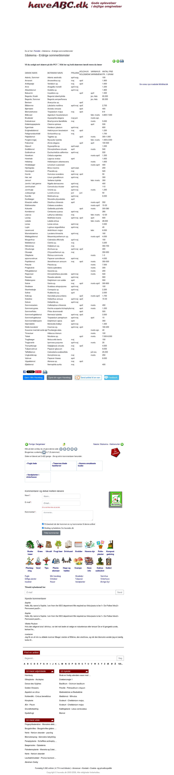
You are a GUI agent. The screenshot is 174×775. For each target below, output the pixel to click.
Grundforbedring (31, 708)
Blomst (62, 713)
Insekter (28, 581)
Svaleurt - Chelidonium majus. (71, 700)
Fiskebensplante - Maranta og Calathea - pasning (41, 749)
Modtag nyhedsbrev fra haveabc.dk (59, 528)
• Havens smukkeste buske (87, 464)
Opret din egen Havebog (59, 377)
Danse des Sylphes (33, 683)
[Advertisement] (74, 29)
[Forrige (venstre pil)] (114, 60)
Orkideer (53, 578)
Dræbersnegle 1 (66, 679)
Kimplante (29, 700)
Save (39, 372)
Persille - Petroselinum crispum (72, 687)
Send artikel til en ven (90, 377)
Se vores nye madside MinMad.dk (153, 84)
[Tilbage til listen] (64, 444)
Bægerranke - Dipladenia (35, 745)
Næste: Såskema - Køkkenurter (106, 444)
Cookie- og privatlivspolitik (101, 768)
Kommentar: (30, 511)
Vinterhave (105, 578)
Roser (52, 581)
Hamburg (29, 675)
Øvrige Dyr (105, 581)
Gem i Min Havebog (34, 377)
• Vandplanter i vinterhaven (32, 476)
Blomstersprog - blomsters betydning (40, 736)
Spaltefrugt (29, 713)
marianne (29, 634)
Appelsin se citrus (32, 692)
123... (120, 663)
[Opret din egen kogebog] (115, 499)
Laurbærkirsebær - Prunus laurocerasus (41, 757)
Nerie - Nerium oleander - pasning (39, 732)
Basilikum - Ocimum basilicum (72, 683)
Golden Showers (32, 687)
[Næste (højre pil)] (118, 60)
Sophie (28, 602)
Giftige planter (30, 578)
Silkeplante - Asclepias (34, 679)
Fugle (27, 576)
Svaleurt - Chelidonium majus (71, 704)
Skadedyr (79, 576)
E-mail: (28, 502)
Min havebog (55, 576)
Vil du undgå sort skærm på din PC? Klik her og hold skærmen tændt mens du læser (63, 64)
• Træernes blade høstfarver (59, 464)
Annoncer (76, 768)
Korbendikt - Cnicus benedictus (38, 696)
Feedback (112, 377)
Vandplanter (80, 581)
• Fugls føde (31, 463)
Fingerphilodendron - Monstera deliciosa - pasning (41, 724)
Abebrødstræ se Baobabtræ (70, 692)
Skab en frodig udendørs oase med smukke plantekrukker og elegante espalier (75, 675)
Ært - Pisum (30, 704)
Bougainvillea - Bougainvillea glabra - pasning (41, 728)
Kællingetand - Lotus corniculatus (73, 708)
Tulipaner (79, 578)
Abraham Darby (31, 762)
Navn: (28, 495)
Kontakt (85, 768)
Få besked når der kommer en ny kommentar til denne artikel (69, 524)
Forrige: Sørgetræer (36, 444)
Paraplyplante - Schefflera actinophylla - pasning (41, 741)
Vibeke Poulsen (31, 623)
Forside (37, 51)
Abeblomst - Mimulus (68, 696)
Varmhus (104, 576)
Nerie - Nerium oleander (35, 753)
